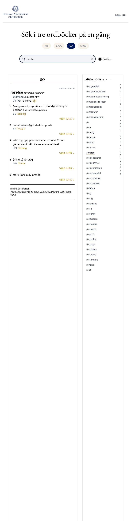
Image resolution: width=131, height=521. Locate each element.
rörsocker (91, 239)
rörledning (91, 203)
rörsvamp (91, 254)
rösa (88, 269)
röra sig (21, 113)
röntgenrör (92, 112)
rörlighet (90, 213)
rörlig (89, 208)
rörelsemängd (93, 178)
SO (71, 45)
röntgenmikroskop (96, 101)
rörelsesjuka (92, 183)
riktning (22, 148)
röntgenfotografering (97, 96)
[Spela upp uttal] (34, 101)
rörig (88, 193)
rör (87, 122)
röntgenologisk (94, 106)
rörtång (90, 264)
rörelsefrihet (92, 162)
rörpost (90, 234)
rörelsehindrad (94, 168)
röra (20, 129)
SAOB (83, 45)
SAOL (59, 45)
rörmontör (91, 229)
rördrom (90, 147)
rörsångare (92, 259)
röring (89, 198)
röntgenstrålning (95, 117)
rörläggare (92, 219)
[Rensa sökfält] (91, 59)
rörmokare (91, 224)
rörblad (90, 142)
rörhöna (90, 188)
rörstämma (91, 249)
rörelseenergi (93, 157)
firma (21, 163)
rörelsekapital (93, 173)
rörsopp (90, 244)
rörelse (90, 152)
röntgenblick (93, 86)
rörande (90, 137)
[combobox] (58, 59)
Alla (46, 45)
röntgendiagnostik (96, 91)
